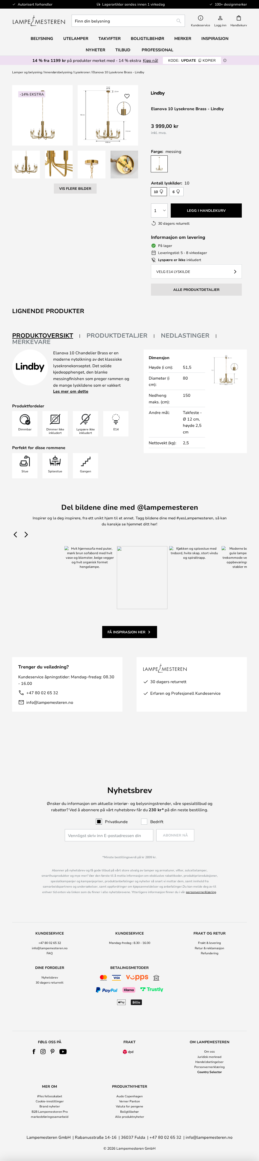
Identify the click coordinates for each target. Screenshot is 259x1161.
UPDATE (192, 60)
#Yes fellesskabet (49, 1096)
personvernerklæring (201, 892)
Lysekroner (82, 72)
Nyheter (95, 50)
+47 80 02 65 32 (42, 692)
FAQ (50, 953)
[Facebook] (34, 1051)
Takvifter (109, 38)
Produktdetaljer (117, 335)
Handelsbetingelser (209, 1062)
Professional (157, 50)
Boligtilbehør (129, 1111)
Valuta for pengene (129, 1106)
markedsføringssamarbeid (49, 1116)
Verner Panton (129, 1101)
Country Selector (209, 1072)
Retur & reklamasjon (209, 948)
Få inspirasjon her (126, 632)
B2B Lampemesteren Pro (50, 1111)
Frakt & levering (209, 943)
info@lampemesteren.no (49, 702)
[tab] (46, 336)
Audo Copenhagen (129, 1096)
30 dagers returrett (49, 982)
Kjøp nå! (150, 60)
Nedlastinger (185, 335)
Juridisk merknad (209, 1057)
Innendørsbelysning (58, 72)
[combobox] (128, 21)
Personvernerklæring (209, 1067)
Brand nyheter (49, 1106)
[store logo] (39, 21)
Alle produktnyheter (129, 1116)
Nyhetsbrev (49, 977)
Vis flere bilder (75, 188)
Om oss (209, 1051)
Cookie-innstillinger (50, 1101)
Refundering (209, 953)
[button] (26, 164)
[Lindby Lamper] (178, 93)
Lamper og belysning (27, 72)
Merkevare (31, 341)
